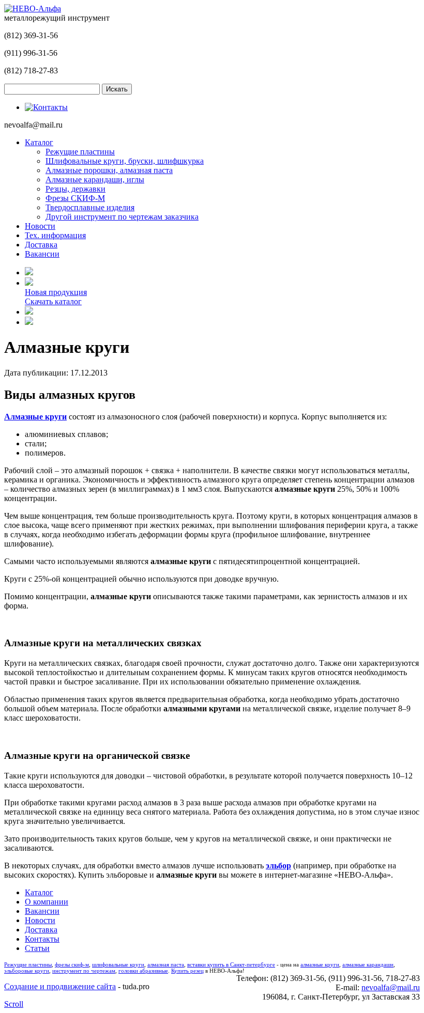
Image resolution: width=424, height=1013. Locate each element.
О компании (46, 901)
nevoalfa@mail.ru (390, 987)
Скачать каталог (53, 301)
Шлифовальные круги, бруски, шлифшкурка (125, 161)
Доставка (41, 244)
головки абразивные (143, 971)
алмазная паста (165, 964)
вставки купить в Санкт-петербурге (231, 964)
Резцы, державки (75, 188)
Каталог (39, 142)
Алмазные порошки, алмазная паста (109, 170)
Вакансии (42, 254)
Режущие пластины (80, 151)
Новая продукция (56, 292)
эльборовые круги (26, 971)
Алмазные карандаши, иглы (95, 179)
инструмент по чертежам (83, 971)
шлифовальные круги (118, 964)
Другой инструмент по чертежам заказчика (122, 216)
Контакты (42, 938)
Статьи (37, 948)
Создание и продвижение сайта (60, 986)
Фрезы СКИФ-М (75, 198)
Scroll (13, 1004)
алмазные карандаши (367, 964)
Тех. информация (55, 235)
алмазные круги (319, 964)
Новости (40, 226)
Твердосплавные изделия (90, 207)
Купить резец (187, 971)
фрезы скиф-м (72, 964)
